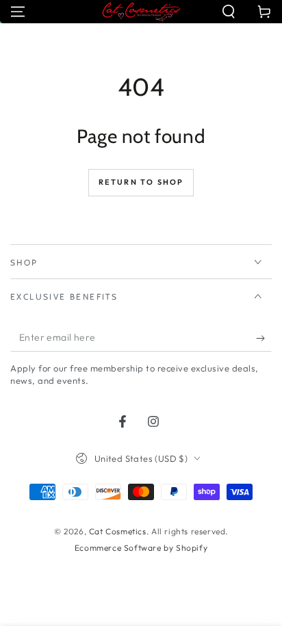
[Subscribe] (264, 338)
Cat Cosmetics (117, 531)
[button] (228, 11)
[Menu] (18, 11)
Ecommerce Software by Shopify (141, 548)
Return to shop (141, 182)
